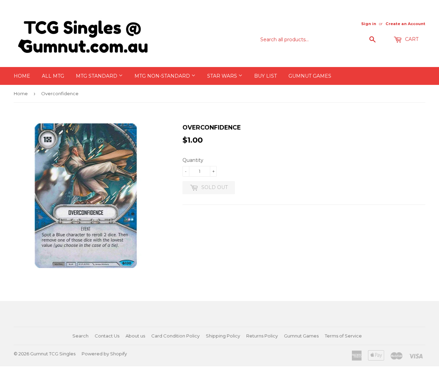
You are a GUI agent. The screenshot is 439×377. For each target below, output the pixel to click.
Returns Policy (262, 336)
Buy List (265, 76)
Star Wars (222, 76)
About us (135, 336)
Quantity (192, 160)
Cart (411, 39)
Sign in (368, 23)
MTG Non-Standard (162, 76)
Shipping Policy (223, 336)
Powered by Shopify (104, 353)
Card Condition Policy (175, 336)
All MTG (53, 76)
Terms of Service (343, 336)
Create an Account (405, 23)
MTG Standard (97, 76)
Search (80, 336)
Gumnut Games (309, 76)
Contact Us (107, 336)
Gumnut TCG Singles (52, 353)
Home (22, 76)
